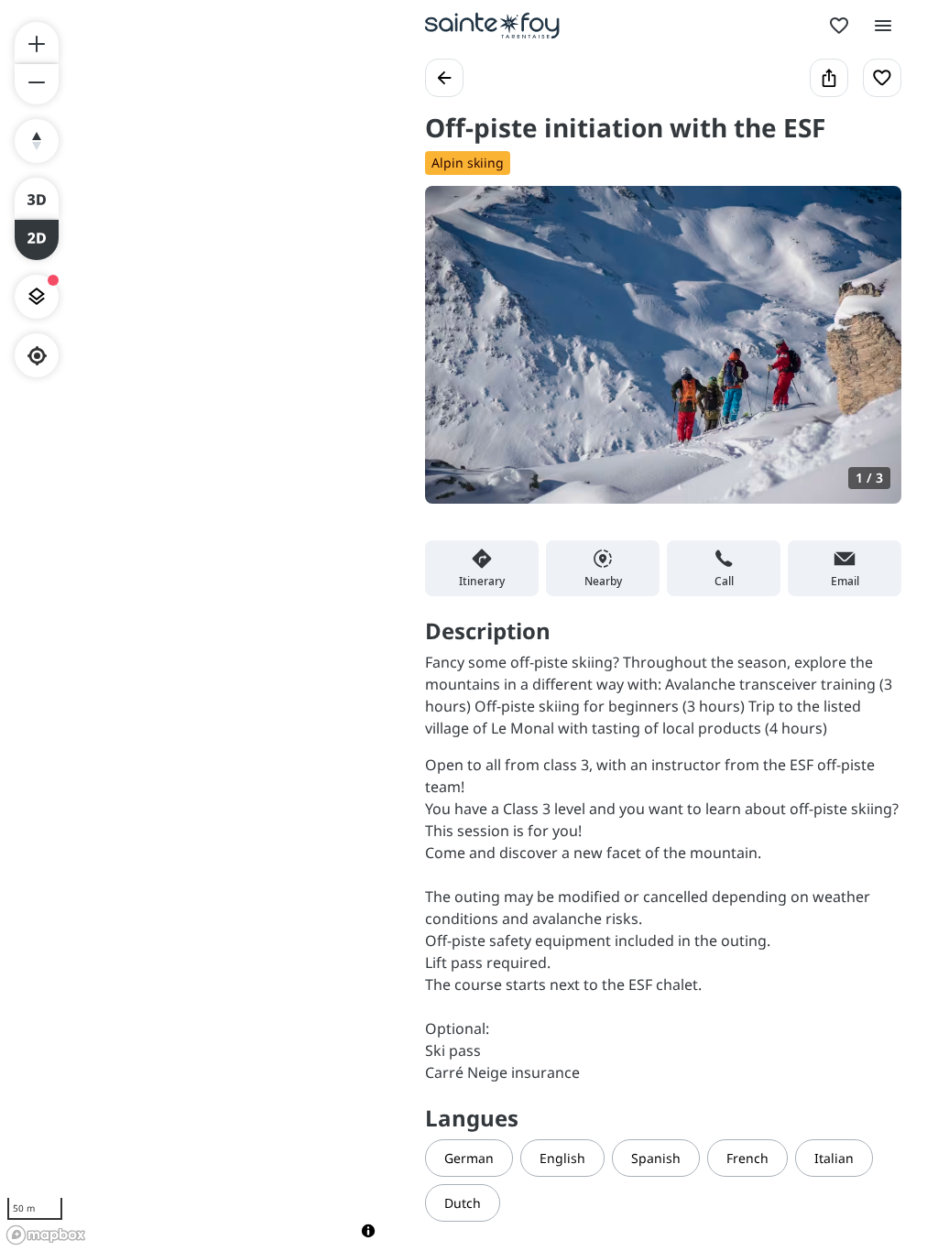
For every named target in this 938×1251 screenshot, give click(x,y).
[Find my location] (37, 356)
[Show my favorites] (839, 26)
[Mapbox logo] (45, 1235)
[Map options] (37, 297)
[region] (194, 625)
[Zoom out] (37, 84)
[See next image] (868, 355)
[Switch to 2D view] (37, 240)
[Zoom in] (37, 42)
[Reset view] (37, 141)
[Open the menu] (883, 25)
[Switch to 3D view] (37, 198)
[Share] (829, 78)
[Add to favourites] (882, 78)
